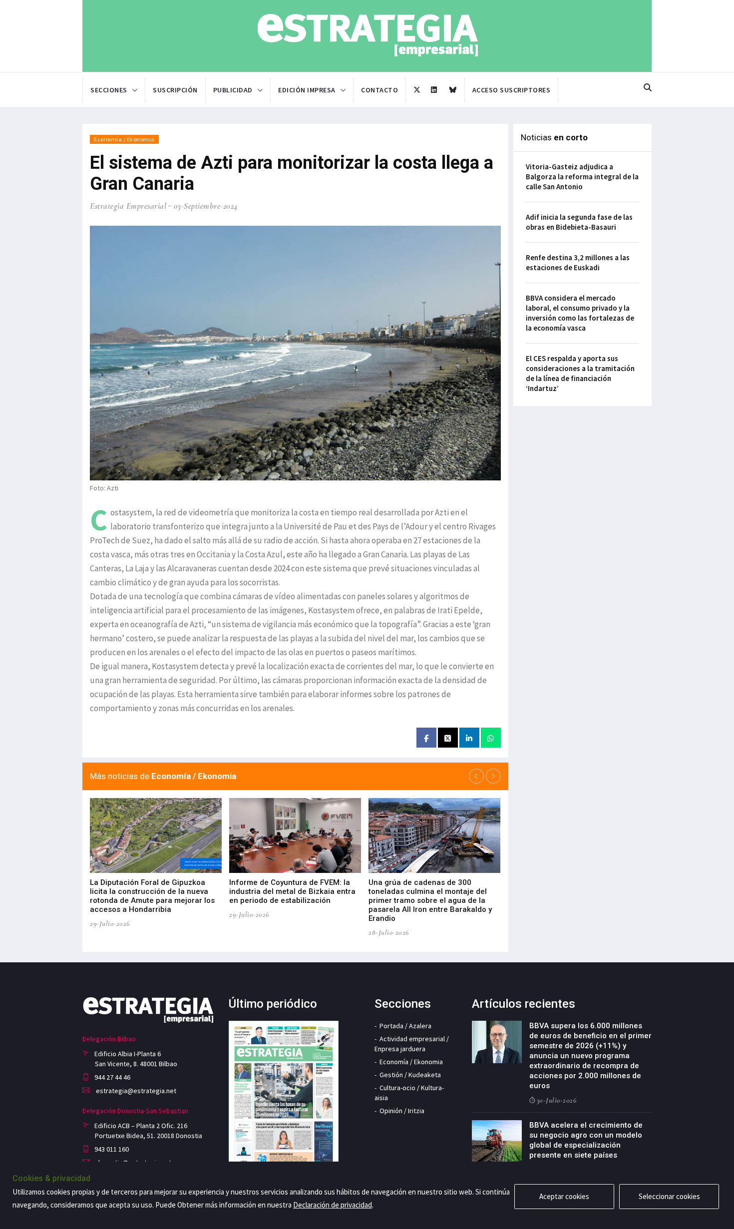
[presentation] (476, 776)
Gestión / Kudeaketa (410, 1074)
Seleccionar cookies (669, 1196)
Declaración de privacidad (332, 1205)
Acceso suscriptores (511, 89)
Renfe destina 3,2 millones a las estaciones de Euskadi (578, 262)
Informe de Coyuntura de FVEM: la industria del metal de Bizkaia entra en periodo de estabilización (292, 891)
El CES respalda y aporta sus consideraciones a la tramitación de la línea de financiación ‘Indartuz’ (580, 373)
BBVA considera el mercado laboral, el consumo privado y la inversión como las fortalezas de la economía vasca (580, 313)
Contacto (379, 89)
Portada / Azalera (405, 1025)
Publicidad (233, 89)
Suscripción (175, 89)
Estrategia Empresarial (128, 206)
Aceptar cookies (564, 1196)
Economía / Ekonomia (124, 139)
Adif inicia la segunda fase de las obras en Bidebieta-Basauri (579, 222)
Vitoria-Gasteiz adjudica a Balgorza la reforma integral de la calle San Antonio (582, 176)
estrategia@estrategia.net (135, 1090)
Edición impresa (307, 89)
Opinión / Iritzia (401, 1110)
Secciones (108, 89)
